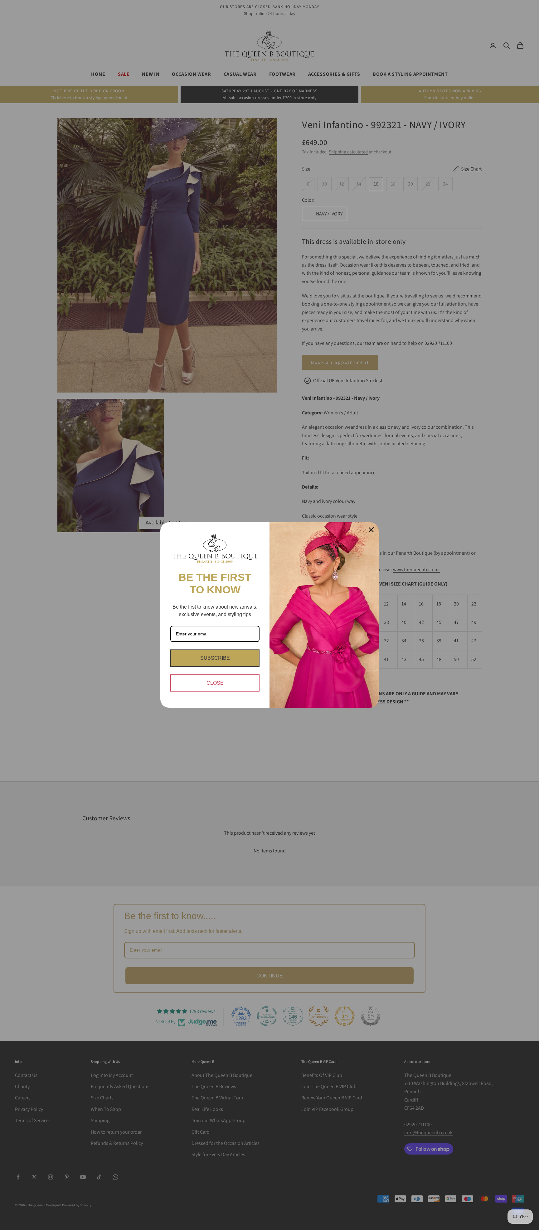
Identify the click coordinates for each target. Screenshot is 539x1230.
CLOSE (215, 683)
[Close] (371, 529)
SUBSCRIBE (215, 658)
